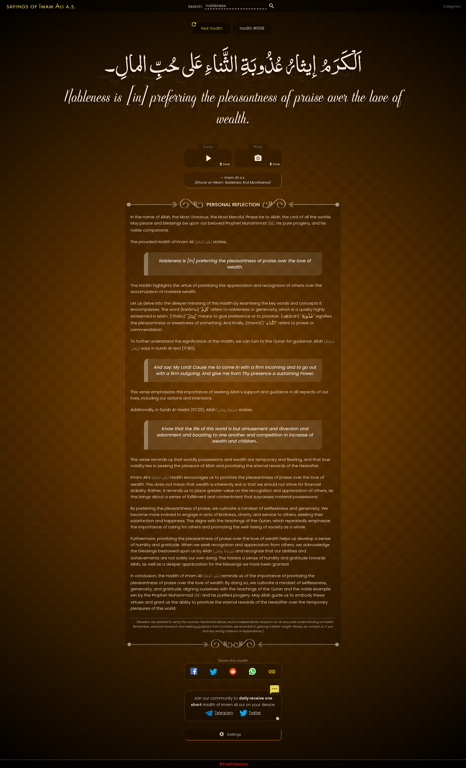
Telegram (224, 712)
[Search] (271, 6)
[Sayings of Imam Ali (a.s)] (38, 6)
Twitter (255, 712)
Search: (195, 6)
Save (226, 164)
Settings (230, 734)
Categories (452, 6)
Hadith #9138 (252, 28)
